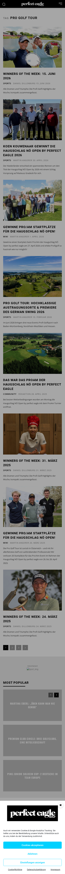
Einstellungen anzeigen (32, 862)
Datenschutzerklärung (36, 869)
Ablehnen (32, 853)
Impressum (55, 869)
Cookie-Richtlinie (15, 869)
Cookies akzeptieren (32, 845)
